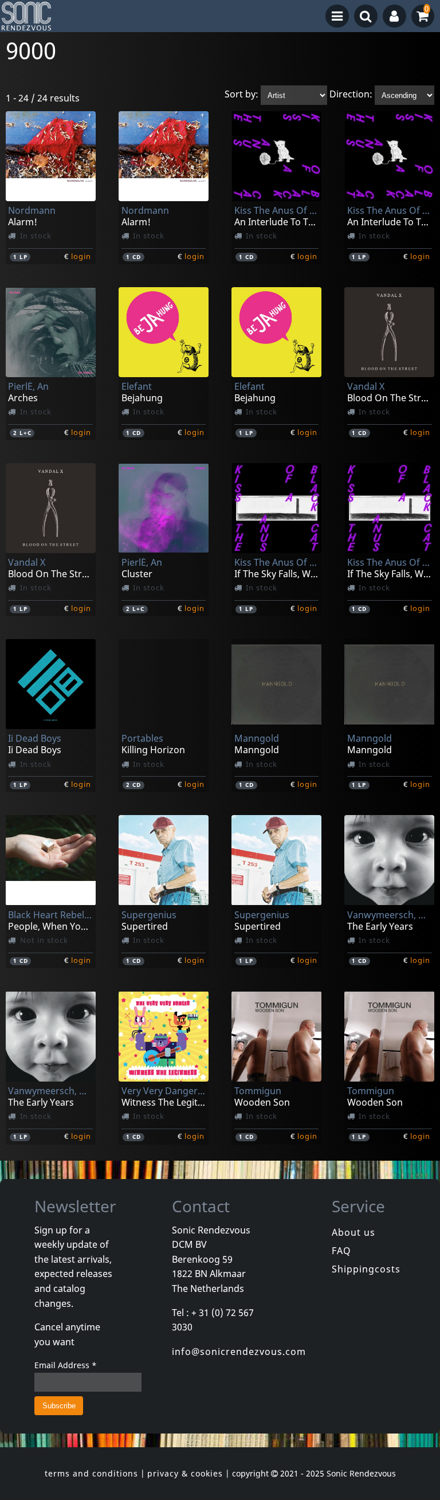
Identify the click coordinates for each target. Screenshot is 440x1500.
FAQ (341, 1250)
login (81, 256)
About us (353, 1232)
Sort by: (241, 94)
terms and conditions (91, 1473)
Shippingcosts (366, 1269)
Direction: (350, 94)
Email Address (65, 1365)
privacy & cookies (185, 1473)
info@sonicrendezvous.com (239, 1351)
